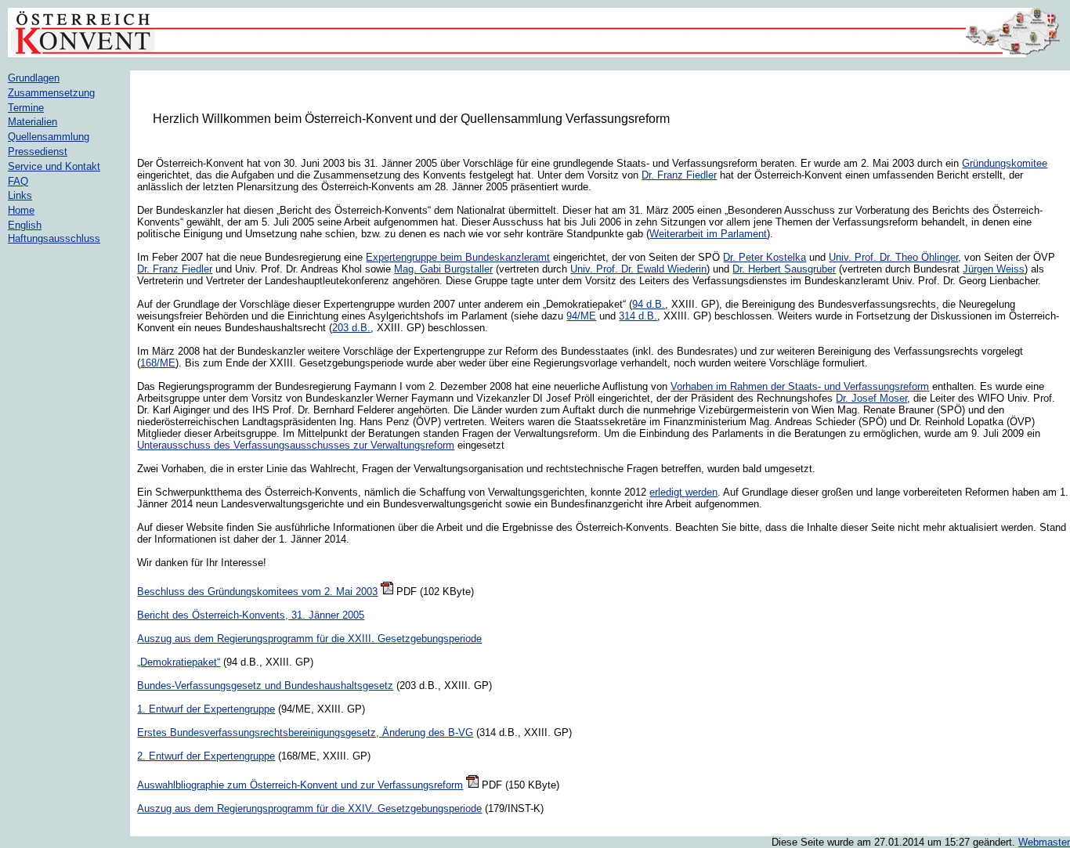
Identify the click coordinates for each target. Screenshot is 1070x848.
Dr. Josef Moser (871, 398)
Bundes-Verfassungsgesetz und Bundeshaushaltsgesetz (265, 685)
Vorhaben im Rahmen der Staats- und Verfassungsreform (800, 386)
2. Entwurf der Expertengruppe (206, 756)
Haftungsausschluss (54, 238)
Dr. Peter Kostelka (764, 257)
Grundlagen (34, 78)
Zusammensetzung (51, 93)
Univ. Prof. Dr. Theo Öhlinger (893, 257)
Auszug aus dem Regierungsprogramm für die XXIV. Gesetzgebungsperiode (309, 808)
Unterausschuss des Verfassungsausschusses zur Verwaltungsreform (295, 445)
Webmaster (1044, 842)
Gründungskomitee (1004, 163)
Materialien (32, 122)
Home (21, 210)
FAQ (18, 181)
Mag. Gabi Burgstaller (443, 269)
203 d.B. (351, 328)
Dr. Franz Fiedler (679, 175)
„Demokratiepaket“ (178, 662)
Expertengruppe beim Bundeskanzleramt (458, 257)
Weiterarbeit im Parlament (708, 234)
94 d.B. (648, 304)
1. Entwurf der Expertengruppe (206, 709)
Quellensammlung (48, 137)
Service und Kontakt (54, 166)
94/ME (581, 316)
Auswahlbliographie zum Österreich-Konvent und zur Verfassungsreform (300, 785)
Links (20, 195)
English (25, 225)
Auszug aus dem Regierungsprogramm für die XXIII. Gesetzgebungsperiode (309, 638)
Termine (26, 108)
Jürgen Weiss (994, 269)
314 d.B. (638, 316)
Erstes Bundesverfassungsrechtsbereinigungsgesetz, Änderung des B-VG (305, 732)
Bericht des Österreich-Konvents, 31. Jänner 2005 (250, 615)
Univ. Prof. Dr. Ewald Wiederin (638, 269)
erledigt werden (683, 492)
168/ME (157, 363)
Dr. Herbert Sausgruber (784, 269)
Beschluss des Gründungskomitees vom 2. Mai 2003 (257, 591)
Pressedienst (37, 151)
